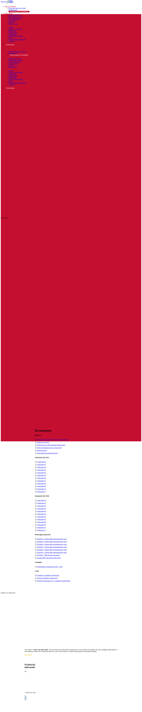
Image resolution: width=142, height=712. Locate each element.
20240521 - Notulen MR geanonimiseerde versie (52, 547)
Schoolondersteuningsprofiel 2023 (47, 453)
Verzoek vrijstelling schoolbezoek (47, 578)
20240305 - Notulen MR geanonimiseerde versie (52, 541)
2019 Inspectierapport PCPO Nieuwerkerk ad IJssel (52, 439)
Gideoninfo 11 (41, 491)
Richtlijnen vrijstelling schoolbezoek (48, 575)
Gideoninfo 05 (41, 475)
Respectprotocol (42, 450)
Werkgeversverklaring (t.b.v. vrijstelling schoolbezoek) (53, 581)
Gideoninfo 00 (41, 462)
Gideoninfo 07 (41, 481)
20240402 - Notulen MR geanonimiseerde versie (52, 544)
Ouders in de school (43, 442)
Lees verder (28, 655)
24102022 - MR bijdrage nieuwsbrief (48, 555)
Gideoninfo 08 (41, 483)
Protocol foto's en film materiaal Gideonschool (51, 445)
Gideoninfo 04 (41, 473)
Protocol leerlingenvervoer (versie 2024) (49, 448)
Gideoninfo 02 (41, 467)
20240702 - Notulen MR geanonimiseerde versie (52, 552)
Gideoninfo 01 (41, 464)
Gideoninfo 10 (41, 489)
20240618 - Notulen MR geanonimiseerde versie (52, 550)
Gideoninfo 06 (41, 478)
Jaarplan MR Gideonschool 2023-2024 (49, 558)
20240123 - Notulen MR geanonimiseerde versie (52, 539)
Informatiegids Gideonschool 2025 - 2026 (49, 567)
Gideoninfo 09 (41, 486)
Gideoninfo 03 (41, 470)
